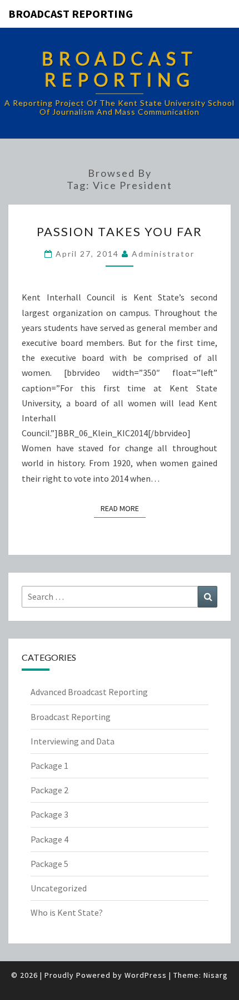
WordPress (146, 975)
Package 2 (49, 789)
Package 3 (49, 814)
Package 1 (49, 765)
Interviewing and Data (72, 741)
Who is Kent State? (67, 912)
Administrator (163, 253)
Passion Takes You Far (119, 231)
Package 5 (49, 863)
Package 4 (49, 839)
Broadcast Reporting (70, 14)
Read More (123, 508)
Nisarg (215, 975)
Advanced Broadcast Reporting (89, 691)
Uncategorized (59, 888)
